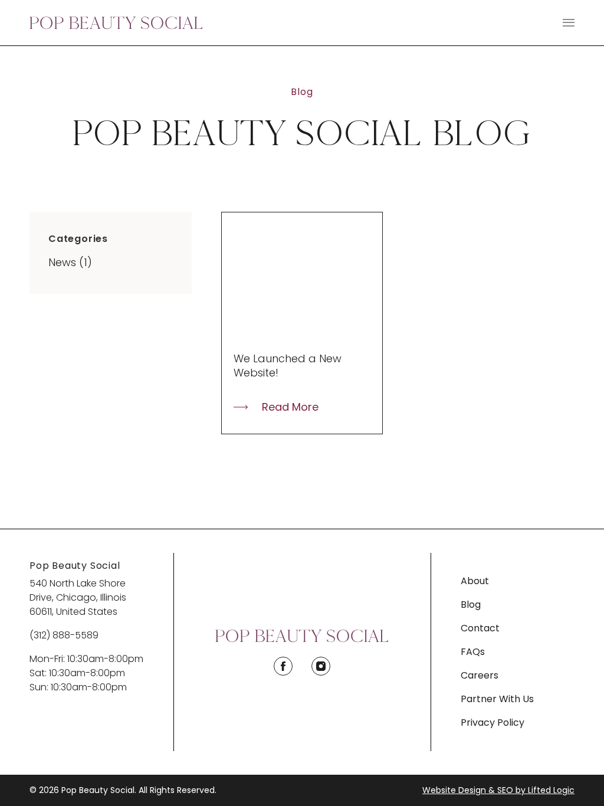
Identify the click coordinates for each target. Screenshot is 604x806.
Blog (471, 604)
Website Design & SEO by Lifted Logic (498, 790)
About (475, 581)
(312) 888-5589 (64, 635)
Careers (479, 675)
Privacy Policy (492, 722)
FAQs (473, 651)
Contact (480, 628)
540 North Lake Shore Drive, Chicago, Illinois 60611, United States (77, 597)
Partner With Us (497, 699)
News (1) (70, 262)
